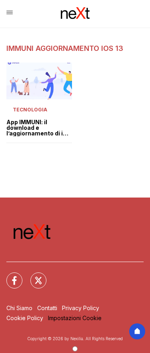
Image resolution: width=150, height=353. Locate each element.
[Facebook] (9, 275)
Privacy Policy (80, 308)
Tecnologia (30, 110)
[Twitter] (33, 275)
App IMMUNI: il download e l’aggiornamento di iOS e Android (38, 127)
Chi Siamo (19, 308)
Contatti (47, 308)
